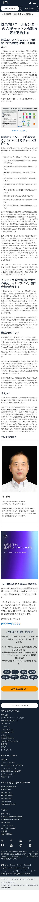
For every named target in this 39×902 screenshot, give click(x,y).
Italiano (25, 868)
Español (10, 868)
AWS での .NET (6, 792)
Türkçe (20, 871)
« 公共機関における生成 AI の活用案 (16, 14)
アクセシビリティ (18, 879)
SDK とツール (6, 789)
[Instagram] (33, 841)
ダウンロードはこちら (19, 131)
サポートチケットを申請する (11, 819)
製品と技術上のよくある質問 (11, 771)
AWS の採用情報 (6, 834)
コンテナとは (5, 726)
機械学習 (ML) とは (7, 738)
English (3, 868)
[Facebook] (15, 841)
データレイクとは (7, 729)
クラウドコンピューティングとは (12, 718)
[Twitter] (5, 841)
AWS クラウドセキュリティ (10, 741)
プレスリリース (6, 750)
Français (18, 868)
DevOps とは (5, 723)
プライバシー (5, 879)
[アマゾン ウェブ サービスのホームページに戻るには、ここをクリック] (5, 2)
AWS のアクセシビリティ (9, 721)
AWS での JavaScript (8, 804)
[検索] (30, 2)
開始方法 (4, 759)
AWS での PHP (6, 801)
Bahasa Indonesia (16, 865)
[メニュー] (34, 2)
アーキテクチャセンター (9, 768)
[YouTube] (15, 845)
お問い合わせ (5, 814)
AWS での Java (6, 798)
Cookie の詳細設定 (7, 882)
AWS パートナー (6, 777)
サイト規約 (29, 879)
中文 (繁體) (27, 874)
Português (4, 871)
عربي (6, 865)
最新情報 (4, 744)
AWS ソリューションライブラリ (12, 765)
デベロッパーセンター (8, 786)
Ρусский (28, 871)
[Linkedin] (24, 841)
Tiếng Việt (13, 871)
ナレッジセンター (7, 825)
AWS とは (4, 715)
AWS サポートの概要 (8, 828)
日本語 (3, 874)
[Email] (33, 845)
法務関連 (4, 831)
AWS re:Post (5, 822)
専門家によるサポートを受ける (11, 816)
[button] (10, 8)
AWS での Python (7, 795)
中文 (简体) (17, 874)
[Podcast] (24, 845)
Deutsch (27, 865)
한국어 (9, 874)
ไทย (33, 871)
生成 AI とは (5, 735)
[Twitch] (5, 845)
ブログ (3, 747)
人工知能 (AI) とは (7, 732)
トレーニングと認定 (8, 762)
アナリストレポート (8, 774)
